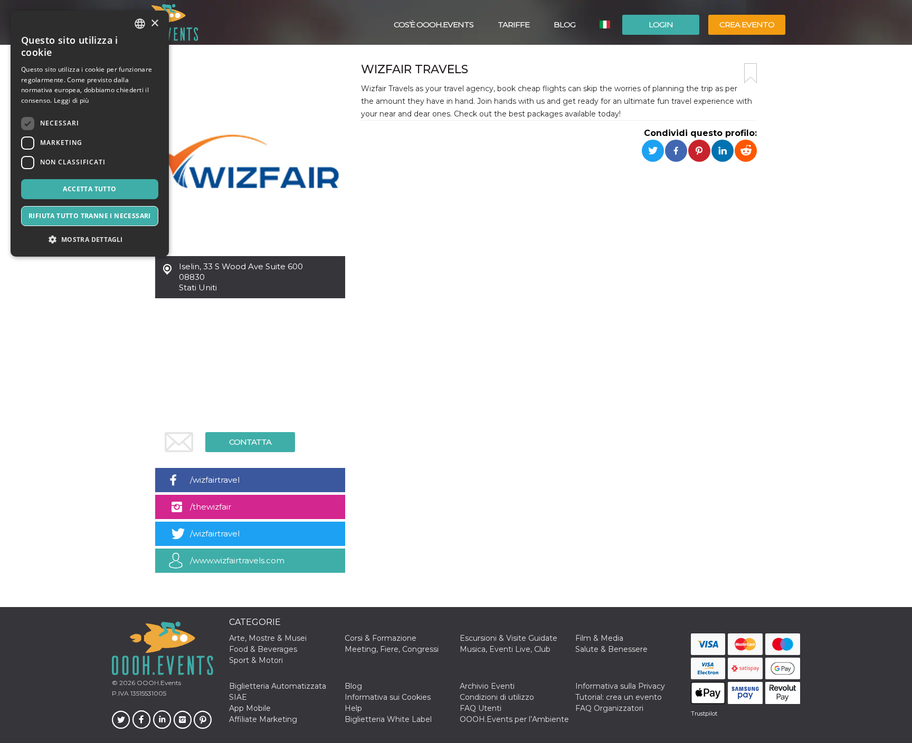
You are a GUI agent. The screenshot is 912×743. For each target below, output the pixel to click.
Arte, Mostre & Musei (268, 638)
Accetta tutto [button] (89, 188)
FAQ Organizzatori (609, 708)
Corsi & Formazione (380, 638)
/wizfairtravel (215, 480)
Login (661, 24)
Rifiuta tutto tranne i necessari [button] (89, 215)
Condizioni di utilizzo (497, 697)
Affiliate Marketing (263, 719)
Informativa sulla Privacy (620, 686)
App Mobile (250, 708)
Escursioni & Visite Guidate (508, 638)
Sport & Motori (256, 660)
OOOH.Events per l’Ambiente (514, 719)
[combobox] (140, 23)
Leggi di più (71, 100)
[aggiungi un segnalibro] (750, 73)
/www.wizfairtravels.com (237, 560)
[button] (89, 239)
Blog (564, 24)
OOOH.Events (158, 683)
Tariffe (513, 24)
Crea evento (746, 24)
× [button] (154, 23)
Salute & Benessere (611, 649)
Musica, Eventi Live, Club (505, 649)
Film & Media (599, 638)
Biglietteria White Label (388, 719)
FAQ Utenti (480, 708)
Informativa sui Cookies (388, 697)
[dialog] (90, 134)
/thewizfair (210, 507)
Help (353, 708)
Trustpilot (704, 713)
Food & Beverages (263, 649)
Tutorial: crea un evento (618, 697)
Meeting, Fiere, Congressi (392, 649)
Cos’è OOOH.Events (433, 24)
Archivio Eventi (487, 686)
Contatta (250, 442)
